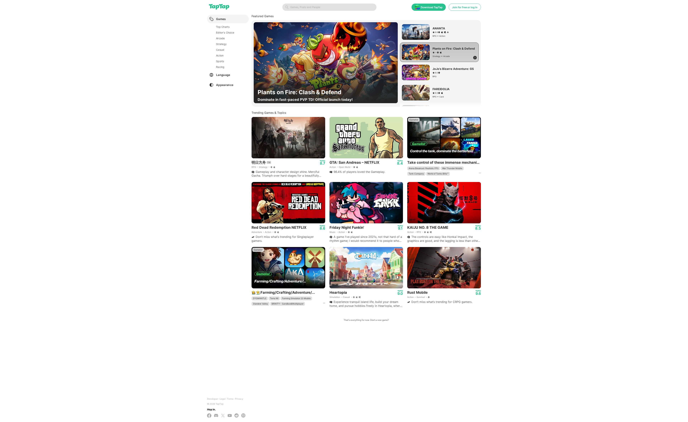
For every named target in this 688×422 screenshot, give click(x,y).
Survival (421, 297)
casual (220, 49)
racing (220, 66)
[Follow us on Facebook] (209, 415)
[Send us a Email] (243, 415)
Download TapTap (432, 7)
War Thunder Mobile (452, 168)
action (220, 55)
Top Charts (223, 26)
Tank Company (416, 173)
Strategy (263, 167)
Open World (344, 167)
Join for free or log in (464, 7)
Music (332, 232)
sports (220, 61)
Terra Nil (274, 298)
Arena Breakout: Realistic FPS (424, 168)
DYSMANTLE (259, 298)
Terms (230, 398)
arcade (220, 38)
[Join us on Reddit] (236, 415)
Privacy (239, 398)
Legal (222, 398)
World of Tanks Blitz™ (437, 173)
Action (332, 167)
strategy (221, 43)
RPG (254, 167)
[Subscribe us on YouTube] (230, 415)
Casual (346, 297)
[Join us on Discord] (216, 415)
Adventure (257, 232)
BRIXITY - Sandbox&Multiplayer (288, 303)
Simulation (334, 297)
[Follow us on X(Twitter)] (223, 415)
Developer (212, 398)
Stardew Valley (260, 303)
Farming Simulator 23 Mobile (296, 298)
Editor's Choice (225, 32)
